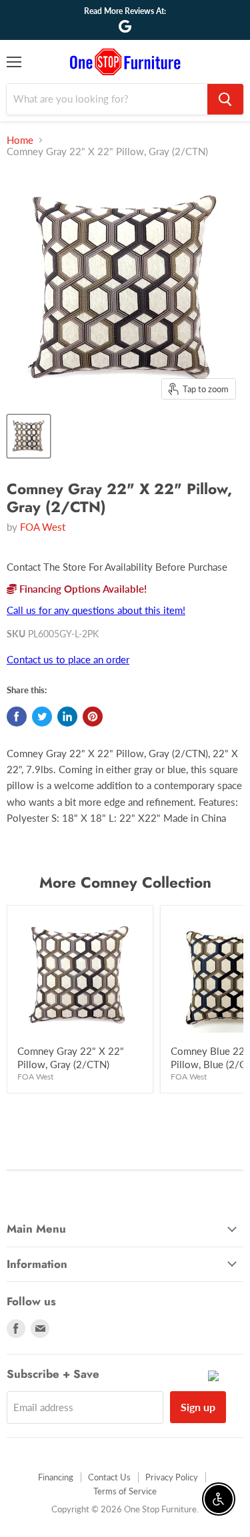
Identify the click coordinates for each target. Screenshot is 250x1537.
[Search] (225, 99)
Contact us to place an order (68, 659)
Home (20, 140)
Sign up (198, 1406)
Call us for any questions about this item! (96, 610)
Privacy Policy (171, 1477)
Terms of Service (125, 1491)
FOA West (42, 527)
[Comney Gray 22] (28, 436)
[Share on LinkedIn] (67, 717)
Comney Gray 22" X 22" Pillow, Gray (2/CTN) (70, 1057)
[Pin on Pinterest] (93, 717)
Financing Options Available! (82, 589)
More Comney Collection (125, 882)
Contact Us (109, 1477)
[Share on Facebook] (17, 717)
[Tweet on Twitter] (42, 717)
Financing (55, 1477)
